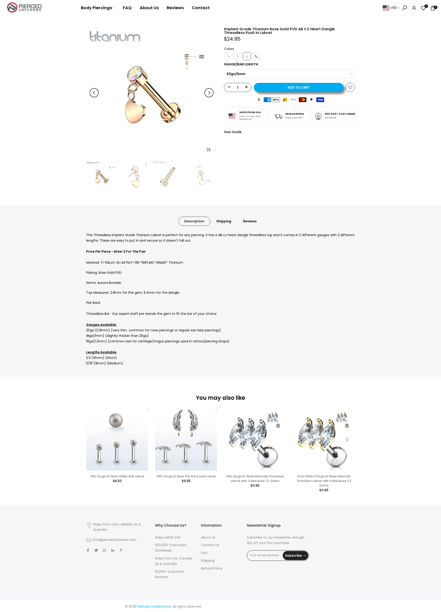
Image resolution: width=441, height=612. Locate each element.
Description (194, 221)
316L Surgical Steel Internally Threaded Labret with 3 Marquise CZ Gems (255, 478)
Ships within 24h (168, 537)
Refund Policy (212, 568)
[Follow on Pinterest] (121, 550)
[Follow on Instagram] (104, 550)
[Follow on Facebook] (88, 550)
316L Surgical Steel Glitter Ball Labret (117, 476)
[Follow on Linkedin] (112, 550)
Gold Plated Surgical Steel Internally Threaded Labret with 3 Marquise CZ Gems (324, 481)
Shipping (223, 221)
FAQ (127, 8)
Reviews (175, 8)
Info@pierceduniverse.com (114, 540)
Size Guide (233, 132)
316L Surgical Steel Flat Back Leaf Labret (186, 476)
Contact (201, 8)
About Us (149, 8)
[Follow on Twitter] (96, 550)
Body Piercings (96, 8)
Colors (229, 49)
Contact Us (210, 545)
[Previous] (94, 92)
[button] (228, 56)
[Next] (209, 92)
